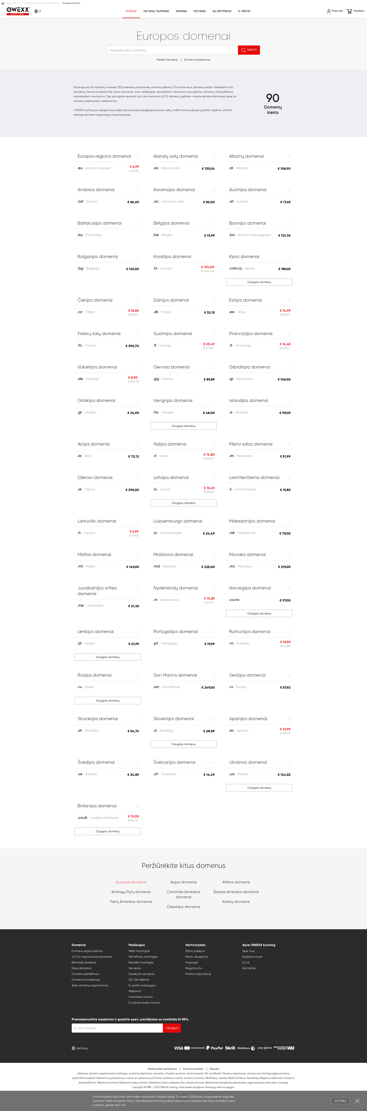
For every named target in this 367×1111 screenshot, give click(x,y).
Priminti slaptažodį (198, 974)
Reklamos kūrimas (107, 1082)
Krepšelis (359, 10)
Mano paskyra (195, 951)
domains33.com (87, 1082)
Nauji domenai (81, 968)
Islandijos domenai (248, 400)
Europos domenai (131, 882)
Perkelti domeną (167, 59)
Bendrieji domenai (84, 962)
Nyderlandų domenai (175, 588)
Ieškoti (252, 49)
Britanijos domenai (97, 805)
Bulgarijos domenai (98, 256)
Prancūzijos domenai (251, 333)
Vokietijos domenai (97, 367)
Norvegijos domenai (250, 588)
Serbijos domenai (247, 675)
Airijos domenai (94, 444)
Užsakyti (172, 1028)
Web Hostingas (139, 951)
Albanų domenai (246, 156)
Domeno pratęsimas (197, 59)
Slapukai (214, 1068)
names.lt (289, 1078)
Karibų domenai (235, 901)
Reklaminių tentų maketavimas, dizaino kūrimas (176, 1082)
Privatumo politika (193, 1068)
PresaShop (253, 1078)
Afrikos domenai (236, 882)
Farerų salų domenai (99, 333)
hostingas (121, 1073)
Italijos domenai (169, 444)
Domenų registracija (234, 1073)
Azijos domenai (183, 882)
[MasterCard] (194, 1047)
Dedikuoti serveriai (141, 974)
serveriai (158, 1073)
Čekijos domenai (95, 300)
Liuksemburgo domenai (177, 521)
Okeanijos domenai (183, 907)
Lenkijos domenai (96, 631)
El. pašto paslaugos (142, 985)
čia (123, 1105)
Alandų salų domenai (175, 156)
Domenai (11, 3)
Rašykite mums (252, 956)
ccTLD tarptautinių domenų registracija (39, 3)
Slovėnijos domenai (173, 718)
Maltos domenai (94, 554)
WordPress (211, 1078)
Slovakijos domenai (98, 718)
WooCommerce (236, 1078)
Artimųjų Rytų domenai (130, 892)
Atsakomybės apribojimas (162, 1068)
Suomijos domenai (172, 333)
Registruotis (193, 968)
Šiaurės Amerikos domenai (236, 892)
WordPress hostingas (143, 956)
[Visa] (178, 1047)
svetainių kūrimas (194, 1078)
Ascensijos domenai (174, 189)
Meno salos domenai (251, 444)
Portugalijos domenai (175, 631)
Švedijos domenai (96, 762)
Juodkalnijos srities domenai (97, 590)
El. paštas (244, 11)
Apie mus (248, 951)
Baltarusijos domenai (100, 223)
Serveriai (181, 11)
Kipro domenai (244, 256)
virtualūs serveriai (175, 1073)
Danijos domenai (171, 300)
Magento (265, 1078)
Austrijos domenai (248, 189)
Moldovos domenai (173, 554)
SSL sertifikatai (222, 11)
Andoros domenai (96, 189)
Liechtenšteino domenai (254, 477)
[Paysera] (265, 1047)
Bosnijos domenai (247, 223)
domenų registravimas (102, 1073)
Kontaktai (249, 968)
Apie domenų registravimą (90, 985)
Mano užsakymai (196, 956)
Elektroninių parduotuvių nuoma (115, 1078)
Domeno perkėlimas (85, 974)
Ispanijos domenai (248, 718)
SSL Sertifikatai (139, 979)
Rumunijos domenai (249, 631)
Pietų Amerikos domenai (131, 901)
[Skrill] (230, 1047)
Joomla (222, 1078)
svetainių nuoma (173, 1078)
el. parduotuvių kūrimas (148, 1078)
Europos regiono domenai (104, 156)
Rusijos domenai (95, 675)
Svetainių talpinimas (156, 11)
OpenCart (277, 1078)
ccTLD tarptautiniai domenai (92, 956)
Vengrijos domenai (172, 400)
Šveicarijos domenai (174, 762)
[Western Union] (284, 1047)
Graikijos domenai (96, 400)
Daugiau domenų (259, 282)
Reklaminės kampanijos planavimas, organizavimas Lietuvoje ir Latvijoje (246, 1082)
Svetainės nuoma (141, 997)
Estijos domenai (245, 300)
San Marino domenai (175, 675)
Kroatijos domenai (172, 256)
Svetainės (200, 11)
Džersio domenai (95, 477)
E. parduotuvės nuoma (144, 1002)
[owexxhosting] (3, 3)
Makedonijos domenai (252, 521)
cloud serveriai (194, 1073)
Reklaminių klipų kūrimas (133, 1082)
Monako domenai (247, 554)
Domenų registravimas (87, 951)
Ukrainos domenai (248, 762)
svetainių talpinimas (140, 1073)
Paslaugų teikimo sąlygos (219, 1087)
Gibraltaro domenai (249, 367)
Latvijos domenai (171, 477)
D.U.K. (246, 962)
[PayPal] (214, 1047)
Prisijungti (191, 962)
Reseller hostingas (141, 962)
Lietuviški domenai (97, 521)
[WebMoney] (246, 1047)
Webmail (135, 991)
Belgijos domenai (171, 223)
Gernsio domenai (171, 367)
